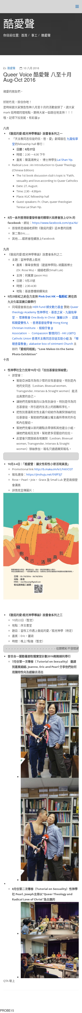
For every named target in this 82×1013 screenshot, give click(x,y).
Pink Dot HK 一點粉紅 (53, 296)
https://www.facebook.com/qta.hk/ (55, 223)
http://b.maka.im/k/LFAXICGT (53, 469)
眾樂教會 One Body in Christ (37, 317)
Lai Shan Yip (64, 160)
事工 (34, 35)
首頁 (24, 35)
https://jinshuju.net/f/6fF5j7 (44, 474)
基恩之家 (57, 312)
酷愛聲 (46, 35)
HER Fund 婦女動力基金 (48, 307)
